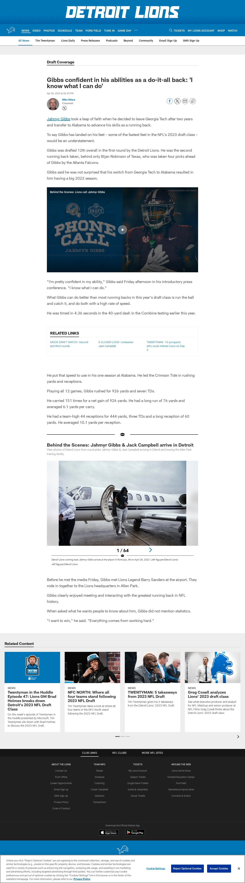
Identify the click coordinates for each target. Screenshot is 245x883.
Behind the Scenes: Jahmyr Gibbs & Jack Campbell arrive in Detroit (120, 445)
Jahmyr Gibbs (58, 118)
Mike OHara (68, 99)
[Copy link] (193, 101)
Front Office (61, 777)
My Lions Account (138, 770)
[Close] (239, 868)
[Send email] (185, 103)
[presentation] (238, 737)
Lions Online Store (181, 770)
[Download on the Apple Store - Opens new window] (108, 833)
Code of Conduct (61, 808)
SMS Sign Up (61, 795)
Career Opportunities (61, 783)
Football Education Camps (181, 777)
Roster (99, 770)
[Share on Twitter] (177, 103)
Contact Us (61, 770)
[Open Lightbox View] (122, 515)
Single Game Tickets (137, 783)
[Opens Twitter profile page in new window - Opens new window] (64, 108)
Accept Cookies (219, 868)
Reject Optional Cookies (187, 868)
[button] (122, 229)
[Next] (150, 549)
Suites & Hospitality (138, 789)
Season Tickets (138, 777)
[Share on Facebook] (170, 103)
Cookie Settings (155, 868)
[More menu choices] (135, 30)
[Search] (170, 30)
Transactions (99, 802)
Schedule (99, 777)
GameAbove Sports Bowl (181, 789)
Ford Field (181, 783)
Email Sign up (61, 789)
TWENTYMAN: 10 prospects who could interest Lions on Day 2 (166, 345)
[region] (122, 869)
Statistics (99, 795)
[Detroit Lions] (122, 850)
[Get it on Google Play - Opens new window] (135, 834)
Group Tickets (138, 795)
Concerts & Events (181, 795)
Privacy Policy (61, 802)
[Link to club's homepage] (10, 30)
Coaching (100, 783)
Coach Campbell (99, 789)
